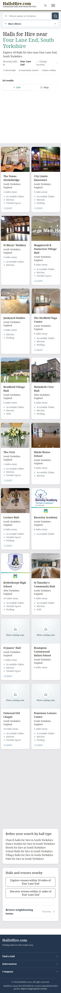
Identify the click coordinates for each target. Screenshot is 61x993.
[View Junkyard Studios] (15, 301)
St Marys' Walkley (14, 245)
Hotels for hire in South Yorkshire (26, 847)
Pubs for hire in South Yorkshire (25, 858)
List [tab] (18, 87)
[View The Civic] (15, 435)
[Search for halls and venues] (55, 15)
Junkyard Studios (14, 318)
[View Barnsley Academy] (45, 500)
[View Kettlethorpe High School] (15, 565)
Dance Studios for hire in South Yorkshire (30, 844)
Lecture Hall (11, 517)
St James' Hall (12, 648)
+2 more (7, 207)
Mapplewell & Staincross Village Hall (45, 248)
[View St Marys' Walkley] (15, 228)
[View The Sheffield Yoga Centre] (45, 301)
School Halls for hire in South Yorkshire (29, 851)
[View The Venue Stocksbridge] (15, 159)
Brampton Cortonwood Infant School (42, 651)
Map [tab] (46, 87)
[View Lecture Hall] (15, 500)
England (7, 187)
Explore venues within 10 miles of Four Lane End (30, 882)
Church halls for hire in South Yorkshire (29, 840)
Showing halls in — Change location (25, 63)
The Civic (9, 452)
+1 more (38, 207)
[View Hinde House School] (45, 435)
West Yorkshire (42, 394)
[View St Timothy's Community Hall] (45, 565)
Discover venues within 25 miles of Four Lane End (30, 893)
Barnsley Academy (45, 517)
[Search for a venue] (45, 5)
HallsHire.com (14, 940)
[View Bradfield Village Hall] (15, 370)
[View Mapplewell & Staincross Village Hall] (45, 228)
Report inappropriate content (34, 988)
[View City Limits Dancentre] (45, 159)
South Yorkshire (11, 184)
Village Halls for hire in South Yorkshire (29, 855)
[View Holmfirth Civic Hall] (45, 370)
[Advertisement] (30, 115)
